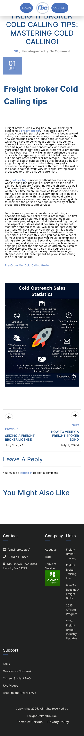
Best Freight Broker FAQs (19, 692)
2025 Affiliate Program (71, 610)
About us (51, 549)
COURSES (59, 7)
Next (75, 425)
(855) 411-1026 (18, 556)
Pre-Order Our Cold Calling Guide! (27, 265)
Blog (48, 556)
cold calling (19, 180)
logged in (26, 472)
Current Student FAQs (17, 678)
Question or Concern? (17, 671)
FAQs (6, 664)
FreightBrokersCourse (42, 716)
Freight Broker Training (71, 554)
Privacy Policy (58, 722)
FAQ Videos (10, 685)
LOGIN (26, 7)
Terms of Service (30, 722)
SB (16, 51)
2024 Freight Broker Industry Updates (71, 629)
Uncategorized (33, 51)
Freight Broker (30, 130)
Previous (12, 429)
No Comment (60, 51)
